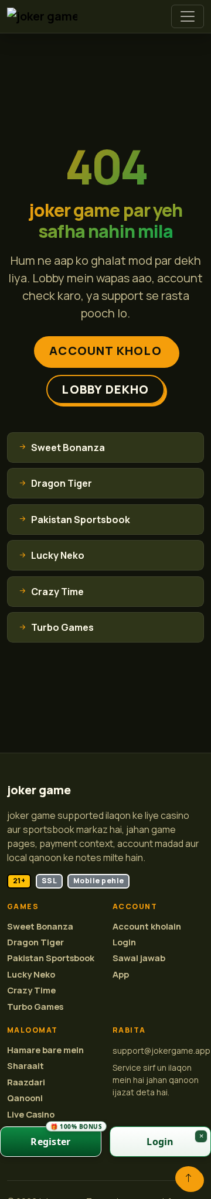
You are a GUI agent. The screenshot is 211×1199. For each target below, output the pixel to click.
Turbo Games (35, 1006)
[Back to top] (188, 1178)
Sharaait (25, 1065)
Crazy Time (31, 990)
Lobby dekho (105, 389)
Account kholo (105, 350)
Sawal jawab (139, 958)
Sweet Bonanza (40, 926)
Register (65, 1137)
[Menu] (187, 16)
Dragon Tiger (35, 942)
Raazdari (26, 1082)
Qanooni (25, 1098)
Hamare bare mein (45, 1049)
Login (124, 942)
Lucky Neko (31, 974)
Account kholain (147, 926)
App (121, 974)
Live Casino (31, 1114)
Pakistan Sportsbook (50, 958)
